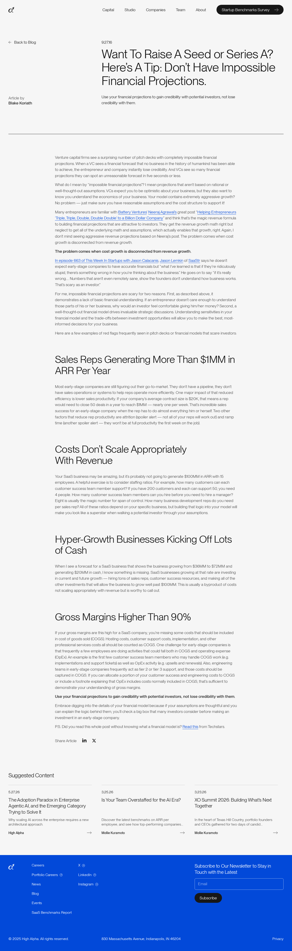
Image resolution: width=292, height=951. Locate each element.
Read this (190, 726)
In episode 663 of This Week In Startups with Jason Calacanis (106, 260)
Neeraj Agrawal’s (162, 212)
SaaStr (194, 260)
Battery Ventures (132, 212)
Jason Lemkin (171, 260)
